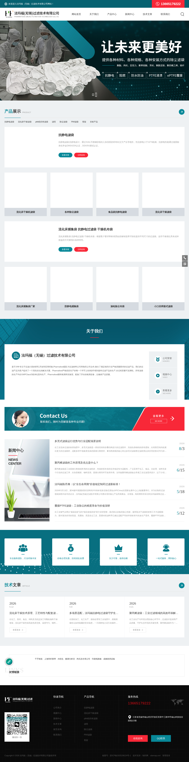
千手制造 (39, 659)
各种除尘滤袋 (72, 212)
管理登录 (166, 755)
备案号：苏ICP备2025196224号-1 (116, 755)
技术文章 (147, 14)
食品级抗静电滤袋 (117, 212)
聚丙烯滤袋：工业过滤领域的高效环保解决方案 (154, 613)
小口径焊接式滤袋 (163, 306)
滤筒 (54, 122)
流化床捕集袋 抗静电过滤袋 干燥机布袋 (85, 229)
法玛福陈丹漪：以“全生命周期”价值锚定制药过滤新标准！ (88, 484)
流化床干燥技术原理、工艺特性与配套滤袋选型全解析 (34, 613)
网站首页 (76, 14)
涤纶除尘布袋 (117, 306)
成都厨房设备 (109, 659)
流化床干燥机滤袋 (25, 212)
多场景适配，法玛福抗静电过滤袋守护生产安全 (94, 613)
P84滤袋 (74, 122)
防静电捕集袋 (72, 306)
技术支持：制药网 (140, 755)
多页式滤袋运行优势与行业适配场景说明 (78, 441)
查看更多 (16, 630)
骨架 (84, 122)
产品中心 (112, 14)
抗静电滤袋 (9, 122)
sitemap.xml (155, 755)
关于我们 (94, 14)
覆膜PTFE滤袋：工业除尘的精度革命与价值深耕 (82, 505)
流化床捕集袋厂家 (25, 306)
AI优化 (60, 659)
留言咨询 (57, 729)
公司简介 (57, 708)
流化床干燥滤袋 (24, 122)
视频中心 (57, 713)
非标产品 (94, 122)
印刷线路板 (97, 659)
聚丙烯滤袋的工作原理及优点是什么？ (76, 462)
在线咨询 (137, 738)
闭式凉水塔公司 (83, 659)
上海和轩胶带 (50, 659)
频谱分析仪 (70, 659)
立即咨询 (81, 155)
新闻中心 (129, 14)
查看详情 (65, 155)
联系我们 (165, 14)
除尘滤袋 (63, 122)
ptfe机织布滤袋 (41, 122)
